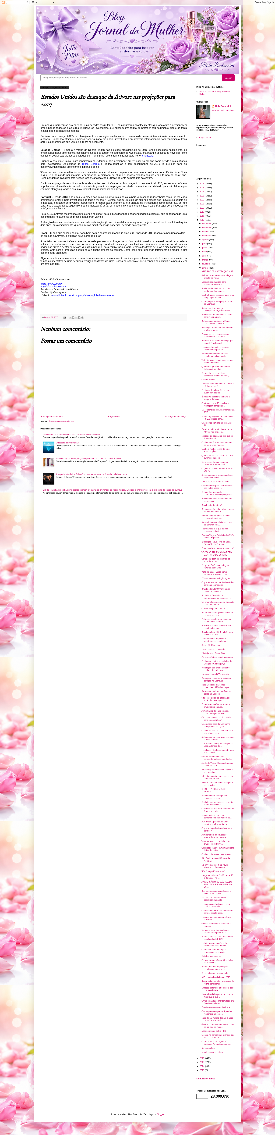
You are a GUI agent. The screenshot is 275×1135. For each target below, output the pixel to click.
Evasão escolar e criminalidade (215, 1007)
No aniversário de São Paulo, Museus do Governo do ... (214, 866)
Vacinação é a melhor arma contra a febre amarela (217, 328)
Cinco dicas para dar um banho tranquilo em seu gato (215, 725)
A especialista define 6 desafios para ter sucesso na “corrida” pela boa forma (91, 474)
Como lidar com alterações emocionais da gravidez (213, 950)
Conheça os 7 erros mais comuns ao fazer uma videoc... (217, 443)
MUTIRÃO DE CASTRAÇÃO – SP (217, 271)
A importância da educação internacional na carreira (213, 836)
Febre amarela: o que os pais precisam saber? (214, 530)
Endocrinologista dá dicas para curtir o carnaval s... (215, 905)
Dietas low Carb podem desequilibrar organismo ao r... (216, 309)
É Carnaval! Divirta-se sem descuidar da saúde (213, 898)
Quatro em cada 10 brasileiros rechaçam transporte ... (215, 404)
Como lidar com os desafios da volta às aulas (215, 560)
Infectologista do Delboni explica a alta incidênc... (217, 770)
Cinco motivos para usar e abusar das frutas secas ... (217, 486)
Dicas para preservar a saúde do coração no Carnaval (216, 679)
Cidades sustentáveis (211, 956)
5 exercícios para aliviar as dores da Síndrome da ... (216, 523)
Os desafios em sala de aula (214, 973)
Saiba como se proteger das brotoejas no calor (214, 796)
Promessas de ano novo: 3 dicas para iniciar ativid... (216, 315)
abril (204, 256)
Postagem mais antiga (175, 416)
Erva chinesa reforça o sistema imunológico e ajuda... (215, 705)
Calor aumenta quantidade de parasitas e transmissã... (214, 463)
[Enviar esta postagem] (65, 317)
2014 (202, 1066)
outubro (206, 231)
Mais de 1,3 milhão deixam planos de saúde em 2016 (217, 1019)
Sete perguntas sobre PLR (213, 1031)
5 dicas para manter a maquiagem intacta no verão (217, 276)
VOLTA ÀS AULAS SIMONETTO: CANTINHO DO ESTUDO (216, 553)
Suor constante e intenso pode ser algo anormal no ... (217, 476)
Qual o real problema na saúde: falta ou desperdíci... (215, 367)
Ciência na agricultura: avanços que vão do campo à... (217, 1036)
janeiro (205, 268)
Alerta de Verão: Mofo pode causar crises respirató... (217, 764)
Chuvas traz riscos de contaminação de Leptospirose (216, 493)
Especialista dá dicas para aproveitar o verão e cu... (214, 283)
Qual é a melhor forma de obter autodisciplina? (215, 450)
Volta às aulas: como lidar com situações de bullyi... (215, 842)
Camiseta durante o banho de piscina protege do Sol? (215, 931)
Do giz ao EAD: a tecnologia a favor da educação (215, 566)
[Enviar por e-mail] (70, 317)
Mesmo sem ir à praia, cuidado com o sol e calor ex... (215, 516)
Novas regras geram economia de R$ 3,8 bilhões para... (217, 417)
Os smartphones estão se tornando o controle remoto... (217, 603)
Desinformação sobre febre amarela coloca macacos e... (217, 510)
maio (204, 251)
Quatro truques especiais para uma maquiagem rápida (217, 296)
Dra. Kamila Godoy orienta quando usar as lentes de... (217, 744)
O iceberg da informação (67, 443)
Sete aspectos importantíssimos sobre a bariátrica (216, 692)
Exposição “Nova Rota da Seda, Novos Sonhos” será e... (216, 543)
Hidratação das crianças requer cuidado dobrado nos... (215, 669)
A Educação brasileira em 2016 (215, 977)
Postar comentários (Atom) (61, 421)
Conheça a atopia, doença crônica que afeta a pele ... (217, 731)
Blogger (160, 1114)
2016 (202, 1058)
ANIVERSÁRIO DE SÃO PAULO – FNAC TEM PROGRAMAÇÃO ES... (217, 884)
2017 (202, 220)
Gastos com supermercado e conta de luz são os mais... (217, 1025)
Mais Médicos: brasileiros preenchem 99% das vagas (215, 686)
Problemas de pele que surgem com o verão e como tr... (215, 335)
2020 (202, 208)
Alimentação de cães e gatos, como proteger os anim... (215, 712)
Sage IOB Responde (210, 645)
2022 (202, 200)
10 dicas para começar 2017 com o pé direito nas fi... (217, 384)
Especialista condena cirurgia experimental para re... (215, 348)
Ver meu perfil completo (222, 110)
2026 (202, 183)
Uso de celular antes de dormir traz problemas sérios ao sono (71, 434)
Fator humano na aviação (213, 649)
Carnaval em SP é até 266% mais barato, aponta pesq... (217, 911)
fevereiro (206, 264)
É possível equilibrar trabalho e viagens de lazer (215, 398)
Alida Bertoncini (223, 106)
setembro (207, 235)
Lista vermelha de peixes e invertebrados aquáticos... (214, 639)
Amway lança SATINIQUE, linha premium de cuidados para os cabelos (88, 458)
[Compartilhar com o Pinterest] (82, 317)
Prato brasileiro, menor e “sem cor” (217, 548)
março (205, 260)
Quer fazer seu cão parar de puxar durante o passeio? (217, 456)
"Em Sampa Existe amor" (213, 871)
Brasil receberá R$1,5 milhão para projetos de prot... (217, 633)
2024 (202, 191)
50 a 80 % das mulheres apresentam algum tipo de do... (217, 757)
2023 (202, 196)
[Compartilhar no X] (76, 317)
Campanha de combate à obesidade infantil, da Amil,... (216, 374)
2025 (202, 187)
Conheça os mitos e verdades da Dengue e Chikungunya (216, 662)
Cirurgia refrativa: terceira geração (217, 657)
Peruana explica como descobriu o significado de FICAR (217, 937)
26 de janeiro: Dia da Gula (213, 653)
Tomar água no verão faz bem (215, 481)
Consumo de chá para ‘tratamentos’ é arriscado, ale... (217, 809)
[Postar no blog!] (73, 317)
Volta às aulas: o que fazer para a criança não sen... (217, 361)
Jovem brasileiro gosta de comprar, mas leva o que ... (217, 995)
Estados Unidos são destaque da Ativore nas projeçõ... (216, 430)
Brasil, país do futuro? (211, 505)
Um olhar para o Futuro (212, 1052)
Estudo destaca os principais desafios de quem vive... (214, 967)
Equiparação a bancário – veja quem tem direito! (215, 391)
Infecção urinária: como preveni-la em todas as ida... (217, 777)
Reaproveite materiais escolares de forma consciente (217, 982)
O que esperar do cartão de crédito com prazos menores (217, 583)
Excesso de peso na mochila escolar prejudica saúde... (214, 354)
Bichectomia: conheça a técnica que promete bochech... (216, 322)
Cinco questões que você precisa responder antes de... (216, 1012)
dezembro (207, 223)
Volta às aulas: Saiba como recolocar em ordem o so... (215, 573)
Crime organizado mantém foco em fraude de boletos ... (217, 1002)
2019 (202, 212)
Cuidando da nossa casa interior (216, 854)
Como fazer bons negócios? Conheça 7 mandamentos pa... (216, 1042)
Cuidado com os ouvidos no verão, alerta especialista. (217, 803)
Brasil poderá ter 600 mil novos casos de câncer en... (215, 590)
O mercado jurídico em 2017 (214, 608)
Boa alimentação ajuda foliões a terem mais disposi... (216, 892)
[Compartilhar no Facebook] (79, 317)
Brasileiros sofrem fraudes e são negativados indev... (216, 626)
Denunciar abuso (205, 1078)
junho (205, 247)
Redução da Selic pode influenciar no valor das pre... (217, 613)
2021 (202, 204)
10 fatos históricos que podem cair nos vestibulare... (217, 989)
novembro (207, 227)
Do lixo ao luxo (208, 1048)
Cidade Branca (208, 379)
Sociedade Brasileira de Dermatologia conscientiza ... (216, 596)
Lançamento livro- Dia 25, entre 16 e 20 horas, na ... (217, 876)
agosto (205, 239)
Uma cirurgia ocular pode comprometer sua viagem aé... (216, 816)
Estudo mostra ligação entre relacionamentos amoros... (214, 944)
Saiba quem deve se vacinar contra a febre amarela (217, 738)
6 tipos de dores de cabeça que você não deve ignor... (215, 699)
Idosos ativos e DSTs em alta (215, 674)
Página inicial (114, 416)
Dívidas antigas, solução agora (215, 578)
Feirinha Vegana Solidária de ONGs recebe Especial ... (217, 536)
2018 (202, 216)
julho (204, 244)
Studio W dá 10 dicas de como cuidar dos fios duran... (215, 289)
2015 (202, 1062)
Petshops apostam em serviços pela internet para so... (216, 620)
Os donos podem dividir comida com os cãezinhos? (216, 718)
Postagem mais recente (52, 416)
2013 (202, 1070)
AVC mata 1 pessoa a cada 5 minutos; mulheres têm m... (215, 823)
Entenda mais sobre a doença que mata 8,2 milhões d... (217, 341)
